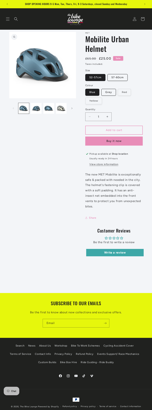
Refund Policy (84, 354)
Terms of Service (20, 354)
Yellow (95, 101)
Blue (92, 92)
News (31, 345)
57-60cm (117, 77)
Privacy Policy (63, 354)
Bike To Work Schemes (85, 345)
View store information (103, 164)
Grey (108, 92)
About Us (45, 345)
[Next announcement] (145, 4)
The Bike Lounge (28, 406)
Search (20, 345)
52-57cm (95, 77)
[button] (8, 19)
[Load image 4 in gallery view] (61, 108)
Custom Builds (47, 362)
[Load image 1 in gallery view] (23, 108)
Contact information (130, 406)
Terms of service (107, 406)
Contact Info (43, 354)
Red (126, 93)
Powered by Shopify (48, 406)
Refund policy (69, 406)
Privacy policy (88, 406)
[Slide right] (72, 108)
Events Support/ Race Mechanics (118, 354)
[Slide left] (13, 108)
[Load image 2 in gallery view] (36, 108)
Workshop (60, 345)
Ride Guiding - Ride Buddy (97, 362)
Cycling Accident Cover (118, 345)
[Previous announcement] (7, 4)
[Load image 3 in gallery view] (48, 108)
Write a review (115, 252)
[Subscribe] (105, 323)
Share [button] (92, 217)
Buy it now (114, 141)
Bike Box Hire (68, 362)
